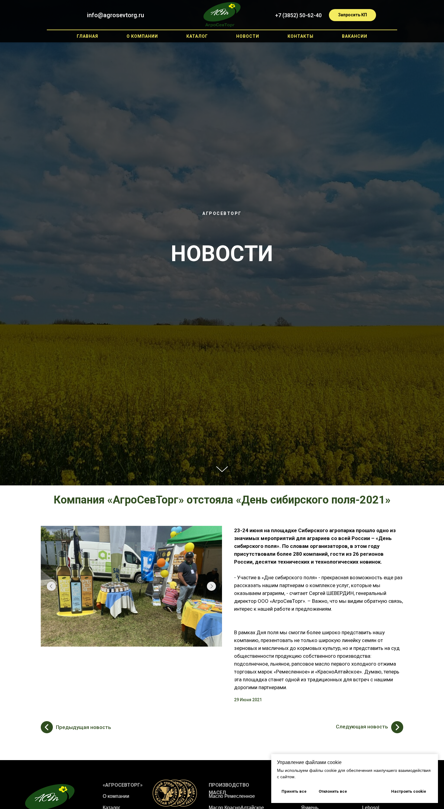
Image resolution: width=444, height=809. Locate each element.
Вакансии (354, 36)
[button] (352, 15)
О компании (116, 796)
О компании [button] (142, 36)
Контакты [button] (301, 36)
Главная (87, 36)
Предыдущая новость (83, 727)
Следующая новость (362, 727)
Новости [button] (247, 36)
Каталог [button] (197, 36)
